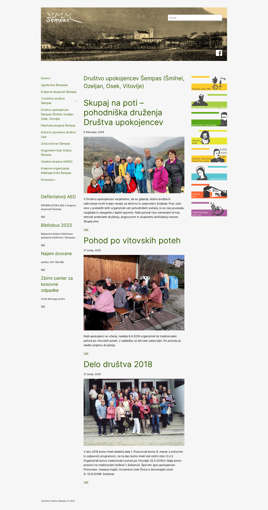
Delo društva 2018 (118, 364)
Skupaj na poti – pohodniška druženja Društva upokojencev (123, 112)
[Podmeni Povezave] (55, 180)
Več (43, 216)
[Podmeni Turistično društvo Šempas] (76, 101)
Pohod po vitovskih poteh (132, 240)
